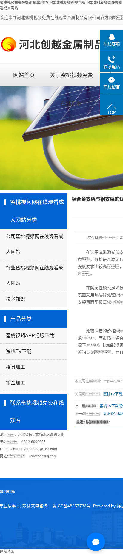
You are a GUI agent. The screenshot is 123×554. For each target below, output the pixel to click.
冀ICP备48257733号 (71, 505)
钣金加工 (15, 382)
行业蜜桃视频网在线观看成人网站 (34, 275)
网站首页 (24, 75)
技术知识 (15, 299)
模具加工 (15, 367)
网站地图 (7, 551)
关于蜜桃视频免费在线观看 (71, 79)
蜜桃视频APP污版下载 (30, 335)
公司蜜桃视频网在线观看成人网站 (34, 244)
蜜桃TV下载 (18, 351)
